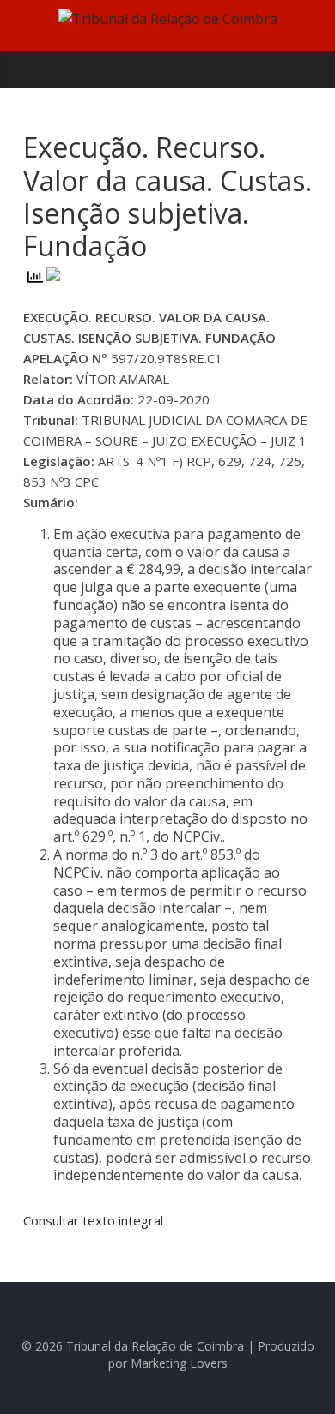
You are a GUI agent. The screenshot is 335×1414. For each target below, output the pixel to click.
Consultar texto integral (93, 1220)
